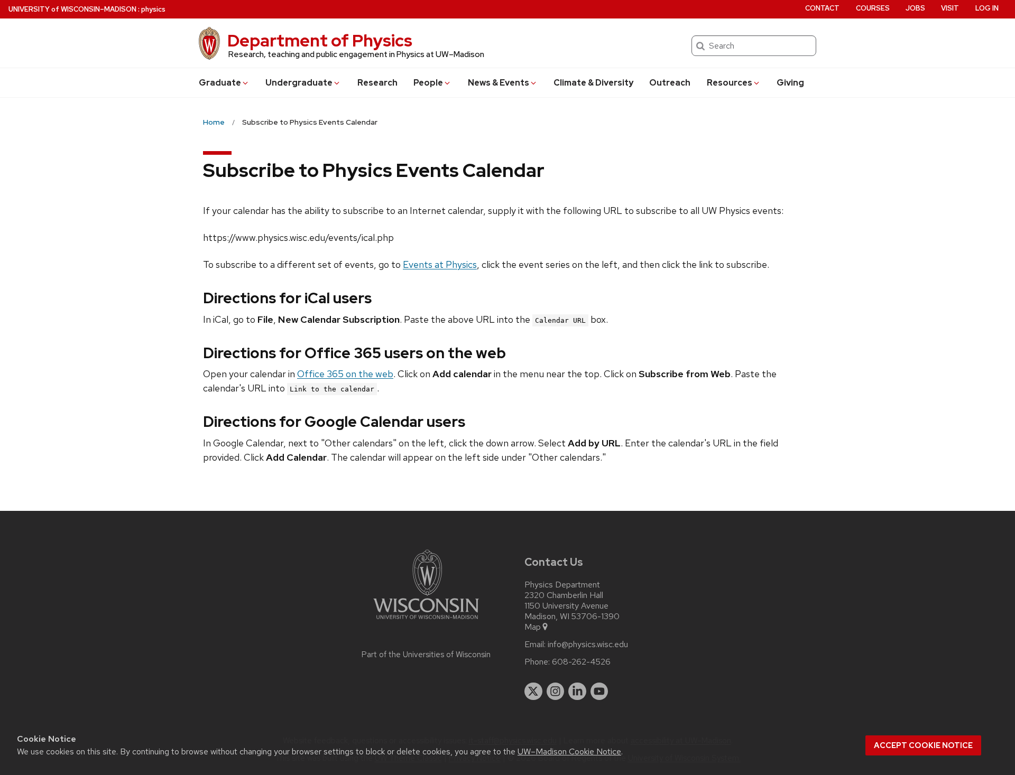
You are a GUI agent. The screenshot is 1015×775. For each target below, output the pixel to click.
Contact (822, 8)
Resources (729, 82)
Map (532, 627)
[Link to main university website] (426, 621)
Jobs (915, 8)
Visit (950, 8)
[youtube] (599, 692)
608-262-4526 (581, 662)
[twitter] (533, 692)
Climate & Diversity (593, 82)
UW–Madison (72, 9)
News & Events (498, 82)
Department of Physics (319, 40)
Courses (873, 8)
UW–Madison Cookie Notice (569, 751)
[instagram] (556, 692)
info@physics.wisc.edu (588, 644)
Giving (790, 82)
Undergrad (299, 82)
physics (153, 9)
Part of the (426, 654)
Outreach (669, 82)
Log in (987, 8)
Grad (220, 82)
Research (377, 82)
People (428, 82)
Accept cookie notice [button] (923, 745)
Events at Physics (440, 264)
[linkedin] (577, 692)
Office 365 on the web (345, 374)
